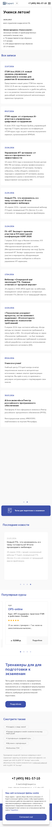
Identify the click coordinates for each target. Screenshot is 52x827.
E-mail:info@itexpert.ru (26, 784)
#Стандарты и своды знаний (16, 727)
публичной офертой (40, 763)
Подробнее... (15, 810)
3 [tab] (28, 585)
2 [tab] (28, 503)
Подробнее (37, 640)
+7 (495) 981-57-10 (37, 3)
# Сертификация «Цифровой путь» (18, 738)
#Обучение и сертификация (16, 743)
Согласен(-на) (26, 817)
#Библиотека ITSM (12, 748)
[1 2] (26, 469)
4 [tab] (31, 585)
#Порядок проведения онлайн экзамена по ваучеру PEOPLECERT (24, 732)
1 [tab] (24, 503)
